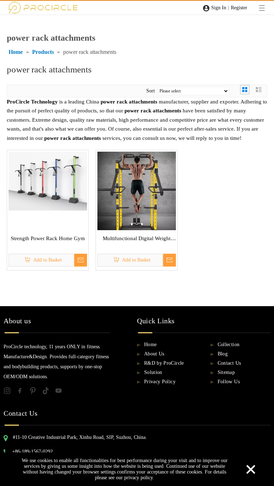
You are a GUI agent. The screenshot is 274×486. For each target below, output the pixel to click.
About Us (154, 353)
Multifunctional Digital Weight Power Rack (137, 239)
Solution (153, 372)
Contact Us (229, 363)
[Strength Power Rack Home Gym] (48, 180)
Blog (223, 353)
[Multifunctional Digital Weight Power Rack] (136, 195)
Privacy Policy (160, 381)
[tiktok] (48, 392)
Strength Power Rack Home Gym (48, 238)
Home (150, 344)
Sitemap (226, 372)
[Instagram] (10, 392)
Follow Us (229, 381)
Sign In (218, 7)
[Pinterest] (35, 392)
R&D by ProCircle (164, 363)
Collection (229, 344)
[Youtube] (60, 392)
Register (239, 7)
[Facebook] (22, 392)
